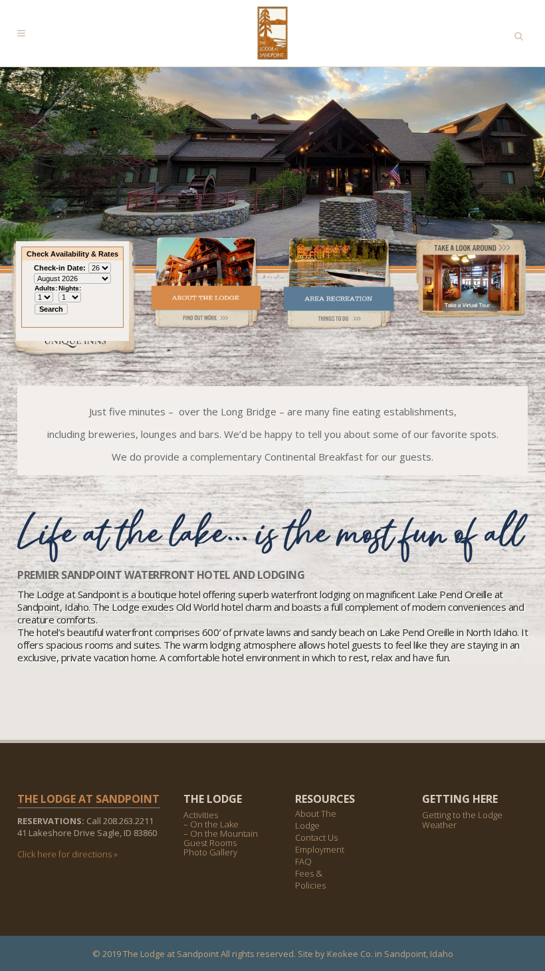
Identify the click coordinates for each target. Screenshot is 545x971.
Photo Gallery (210, 852)
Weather (439, 825)
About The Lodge (315, 819)
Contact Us (316, 837)
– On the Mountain (220, 833)
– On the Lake (211, 824)
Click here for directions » (67, 854)
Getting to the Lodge (462, 815)
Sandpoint (405, 954)
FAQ (303, 861)
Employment (319, 849)
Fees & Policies (310, 879)
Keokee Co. (350, 954)
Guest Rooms (210, 843)
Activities (200, 815)
